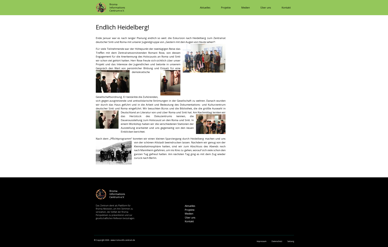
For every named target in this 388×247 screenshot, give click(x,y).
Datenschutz (277, 241)
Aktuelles (205, 7)
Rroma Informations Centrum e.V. (117, 7)
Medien (245, 7)
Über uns (265, 7)
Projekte (226, 7)
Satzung (290, 241)
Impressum (261, 241)
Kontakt (286, 7)
